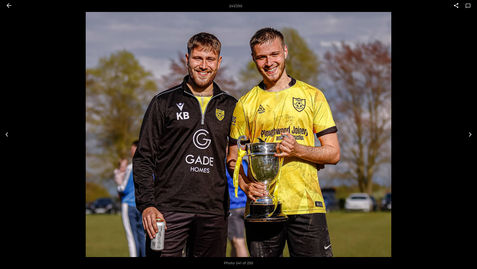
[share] (456, 5)
